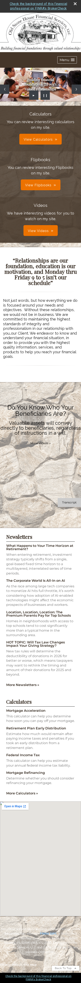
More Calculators (22, 793)
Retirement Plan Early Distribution (36, 728)
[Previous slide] (4, 89)
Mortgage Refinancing (25, 773)
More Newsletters (22, 685)
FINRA (44, 933)
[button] (67, 60)
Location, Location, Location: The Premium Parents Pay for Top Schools (38, 613)
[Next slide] (76, 89)
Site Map (30, 965)
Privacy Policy (10, 965)
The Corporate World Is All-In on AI (35, 581)
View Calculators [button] (38, 139)
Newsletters (19, 536)
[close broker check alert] (75, 3)
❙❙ (45, 95)
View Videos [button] (38, 231)
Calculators (19, 701)
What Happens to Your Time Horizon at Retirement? (39, 547)
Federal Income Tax (23, 755)
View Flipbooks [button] (38, 185)
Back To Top (63, 968)
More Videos (40, 443)
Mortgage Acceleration (25, 711)
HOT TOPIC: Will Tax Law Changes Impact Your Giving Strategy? (35, 644)
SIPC (53, 933)
